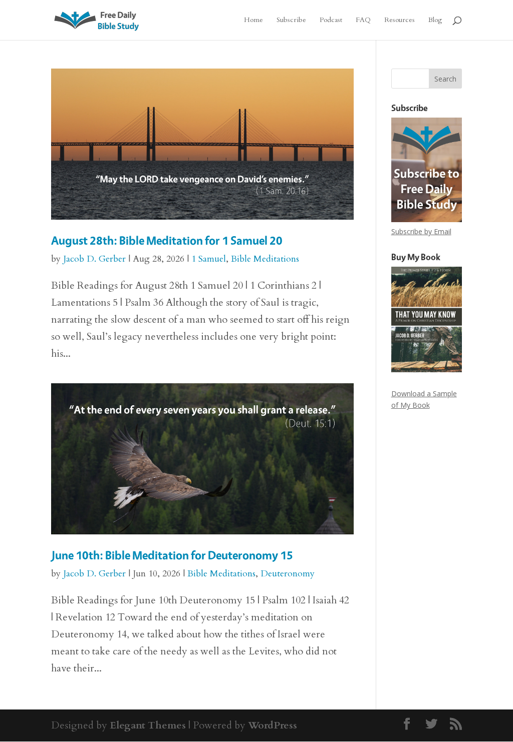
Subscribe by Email (421, 231)
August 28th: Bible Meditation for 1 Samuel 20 (167, 240)
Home (253, 21)
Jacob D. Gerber (94, 259)
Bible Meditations (265, 259)
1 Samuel (208, 259)
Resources (399, 21)
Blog (435, 21)
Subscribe (291, 21)
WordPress (272, 725)
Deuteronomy (288, 573)
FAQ (363, 21)
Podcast (331, 21)
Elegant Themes (148, 725)
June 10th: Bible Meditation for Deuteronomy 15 (172, 555)
